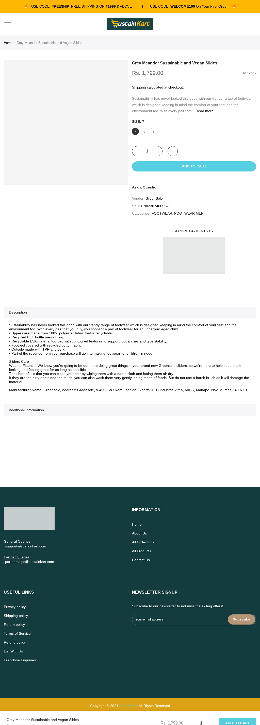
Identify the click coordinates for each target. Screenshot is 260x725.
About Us (139, 533)
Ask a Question (145, 187)
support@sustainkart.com (25, 546)
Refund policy (15, 642)
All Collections (143, 542)
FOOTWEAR (162, 213)
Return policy (14, 625)
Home (8, 43)
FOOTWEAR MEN (189, 213)
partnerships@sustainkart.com (29, 562)
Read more (204, 111)
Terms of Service (17, 633)
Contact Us (141, 560)
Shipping (139, 87)
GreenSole (154, 198)
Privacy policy (15, 607)
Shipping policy (16, 616)
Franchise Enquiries (20, 660)
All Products (141, 551)
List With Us (13, 651)
